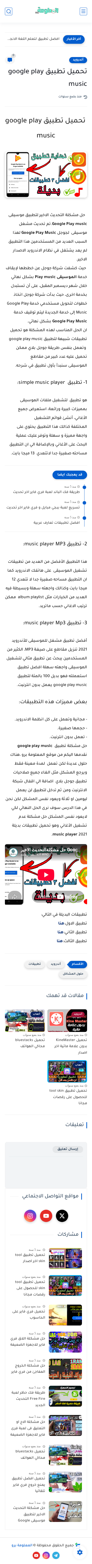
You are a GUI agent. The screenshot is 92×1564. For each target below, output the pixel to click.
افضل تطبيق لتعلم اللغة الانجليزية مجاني (33, 39)
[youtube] (46, 1216)
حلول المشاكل (73, 974)
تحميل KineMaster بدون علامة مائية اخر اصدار (70, 1047)
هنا (61, 924)
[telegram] (56, 1555)
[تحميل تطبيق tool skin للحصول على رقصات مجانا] (65, 1285)
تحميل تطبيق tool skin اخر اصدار (30, 1258)
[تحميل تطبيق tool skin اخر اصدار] (65, 1258)
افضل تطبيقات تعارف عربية (57, 523)
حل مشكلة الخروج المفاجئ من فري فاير (28, 1369)
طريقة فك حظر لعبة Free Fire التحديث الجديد (28, 1399)
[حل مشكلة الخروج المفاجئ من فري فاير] (65, 1369)
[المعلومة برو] (45, 11)
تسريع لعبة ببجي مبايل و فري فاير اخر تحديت (43, 508)
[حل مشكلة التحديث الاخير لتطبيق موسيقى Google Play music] (65, 1511)
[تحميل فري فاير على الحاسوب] (65, 1315)
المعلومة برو (22, 1546)
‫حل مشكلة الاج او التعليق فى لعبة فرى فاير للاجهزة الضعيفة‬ (27, 1428)
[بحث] (8, 11)
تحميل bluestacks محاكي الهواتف (30, 1044)
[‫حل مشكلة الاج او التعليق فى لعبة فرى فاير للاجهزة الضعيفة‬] (65, 1425)
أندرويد (78, 60)
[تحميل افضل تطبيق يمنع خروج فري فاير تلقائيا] (65, 1482)
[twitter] (62, 1216)
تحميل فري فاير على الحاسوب (28, 1315)
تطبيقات (34, 964)
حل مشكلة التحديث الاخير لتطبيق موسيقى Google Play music (29, 1515)
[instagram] (30, 1216)
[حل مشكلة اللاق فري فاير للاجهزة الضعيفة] (65, 1342)
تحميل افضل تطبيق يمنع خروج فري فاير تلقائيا (28, 1485)
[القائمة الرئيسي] (83, 11)
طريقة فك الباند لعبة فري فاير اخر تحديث (46, 492)
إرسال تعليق (67, 1149)
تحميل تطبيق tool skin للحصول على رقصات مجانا (68, 1097)
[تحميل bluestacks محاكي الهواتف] (65, 1455)
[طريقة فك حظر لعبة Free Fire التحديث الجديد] (65, 1396)
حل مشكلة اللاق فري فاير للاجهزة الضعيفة (27, 1342)
